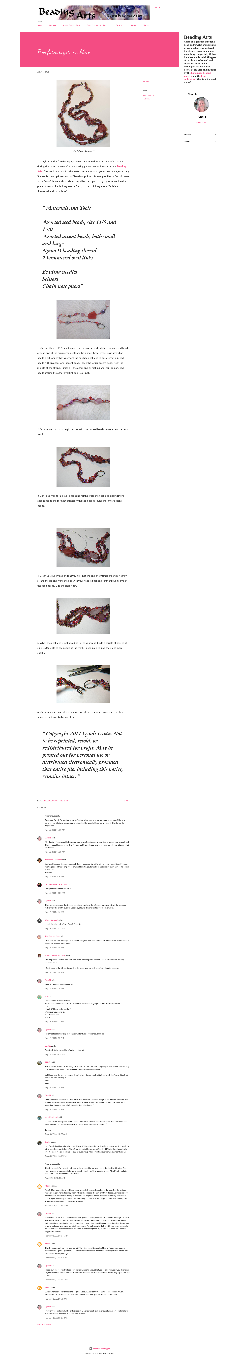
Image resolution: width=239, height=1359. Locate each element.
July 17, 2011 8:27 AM (54, 1021)
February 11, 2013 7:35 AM (56, 1257)
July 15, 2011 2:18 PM (54, 972)
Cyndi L (48, 837)
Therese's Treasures (53, 859)
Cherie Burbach (51, 920)
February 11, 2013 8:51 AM (56, 1279)
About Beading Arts (71, 25)
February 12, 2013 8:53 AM (56, 1318)
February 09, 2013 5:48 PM (56, 1205)
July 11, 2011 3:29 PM (54, 876)
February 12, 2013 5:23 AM (56, 1299)
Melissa (48, 1186)
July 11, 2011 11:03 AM (55, 830)
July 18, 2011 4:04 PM (54, 1109)
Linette (48, 1046)
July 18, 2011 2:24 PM (54, 1087)
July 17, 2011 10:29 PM (55, 1054)
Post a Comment (44, 1324)
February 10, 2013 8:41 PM (56, 1236)
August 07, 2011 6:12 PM (56, 1156)
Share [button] (146, 81)
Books (133, 25)
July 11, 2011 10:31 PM (55, 893)
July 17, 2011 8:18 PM (54, 1038)
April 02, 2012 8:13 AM (55, 1178)
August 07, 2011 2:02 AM (56, 1134)
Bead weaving (148, 95)
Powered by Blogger (101, 1348)
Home (39, 25)
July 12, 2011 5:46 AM (54, 912)
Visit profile (202, 122)
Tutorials (119, 25)
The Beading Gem (52, 936)
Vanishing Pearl (51, 1117)
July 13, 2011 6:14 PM (54, 947)
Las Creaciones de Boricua (56, 884)
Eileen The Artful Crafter (55, 955)
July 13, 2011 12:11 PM (55, 928)
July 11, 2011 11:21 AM (55, 852)
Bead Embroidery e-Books (97, 25)
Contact (52, 25)
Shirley (48, 1142)
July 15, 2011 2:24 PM (54, 988)
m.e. (46, 996)
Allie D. (48, 1062)
